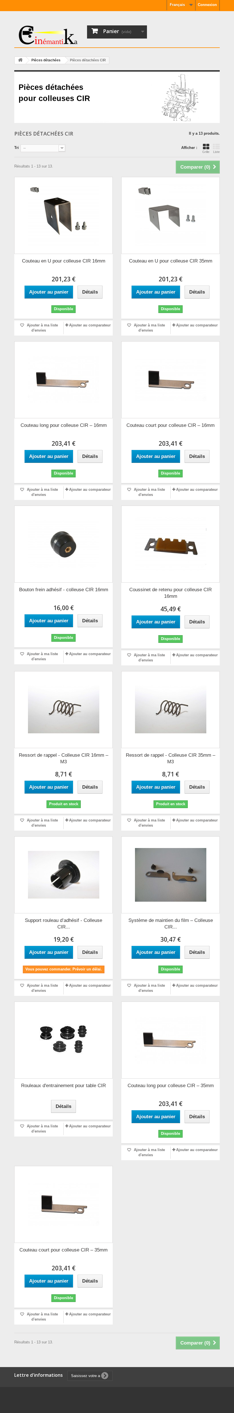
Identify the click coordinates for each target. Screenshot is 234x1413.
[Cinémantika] (48, 35)
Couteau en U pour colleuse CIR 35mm (170, 261)
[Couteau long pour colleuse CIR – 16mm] (63, 379)
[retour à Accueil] (20, 60)
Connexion (207, 5)
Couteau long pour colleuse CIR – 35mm (171, 1085)
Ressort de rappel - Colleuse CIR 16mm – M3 (63, 758)
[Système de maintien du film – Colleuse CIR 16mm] (170, 875)
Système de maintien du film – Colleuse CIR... (170, 924)
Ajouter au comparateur (90, 325)
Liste (216, 152)
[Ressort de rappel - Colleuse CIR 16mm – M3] (63, 709)
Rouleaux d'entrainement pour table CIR (63, 1085)
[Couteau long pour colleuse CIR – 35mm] (170, 1040)
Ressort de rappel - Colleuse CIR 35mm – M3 (170, 758)
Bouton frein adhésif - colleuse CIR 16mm (63, 589)
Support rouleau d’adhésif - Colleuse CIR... (63, 924)
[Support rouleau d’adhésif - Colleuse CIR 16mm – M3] (63, 875)
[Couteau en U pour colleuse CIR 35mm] (170, 215)
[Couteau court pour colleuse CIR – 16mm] (170, 379)
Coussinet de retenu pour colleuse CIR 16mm (170, 593)
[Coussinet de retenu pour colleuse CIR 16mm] (170, 544)
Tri (16, 148)
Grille (205, 152)
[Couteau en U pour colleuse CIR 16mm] (63, 215)
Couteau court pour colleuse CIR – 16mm (170, 425)
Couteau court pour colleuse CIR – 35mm (63, 1250)
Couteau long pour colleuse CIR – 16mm (64, 425)
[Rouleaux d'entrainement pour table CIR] (63, 1040)
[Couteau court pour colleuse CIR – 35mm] (63, 1204)
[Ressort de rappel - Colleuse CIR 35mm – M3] (170, 709)
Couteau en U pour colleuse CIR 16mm (63, 261)
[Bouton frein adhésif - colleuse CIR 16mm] (63, 544)
